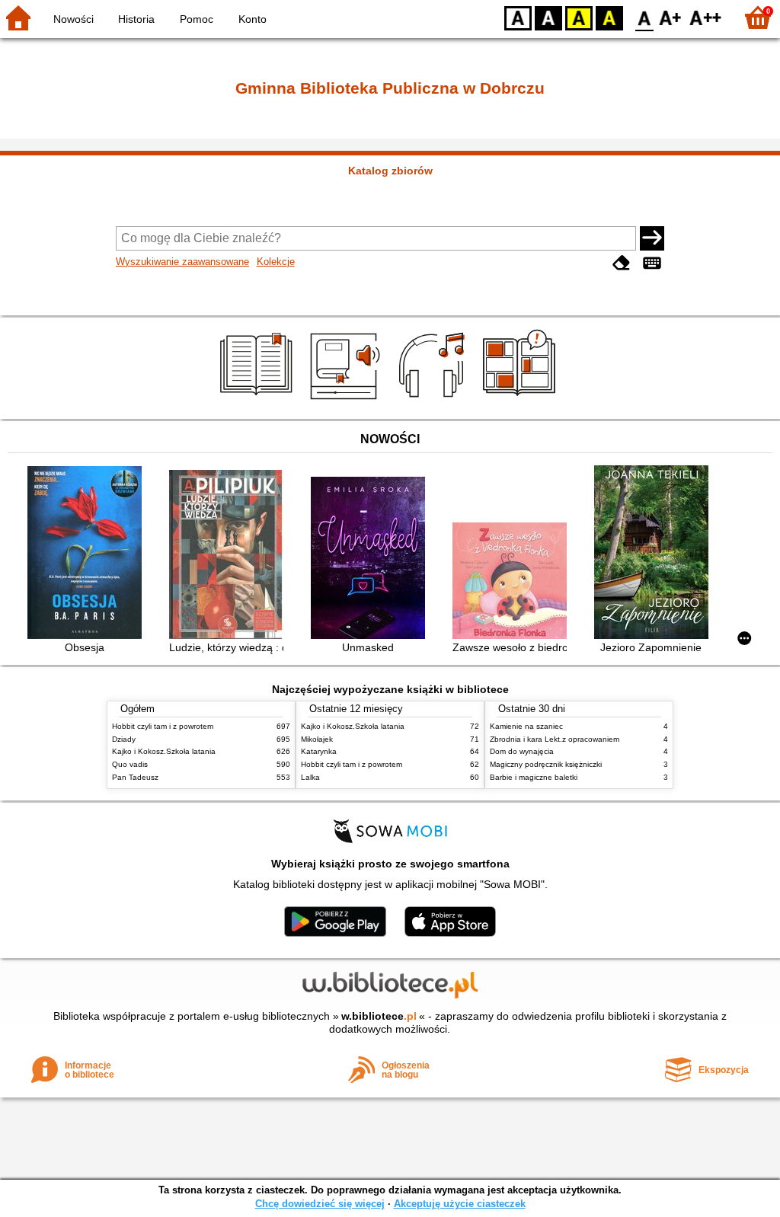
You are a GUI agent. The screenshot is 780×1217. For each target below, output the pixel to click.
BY (609, 17)
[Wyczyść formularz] (621, 263)
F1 (670, 17)
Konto (252, 19)
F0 (645, 17)
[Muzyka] (434, 401)
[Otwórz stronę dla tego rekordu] (88, 554)
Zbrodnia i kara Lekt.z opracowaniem (554, 739)
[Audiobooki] (346, 401)
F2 (705, 17)
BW (548, 17)
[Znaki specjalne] (652, 263)
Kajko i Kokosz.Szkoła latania (164, 751)
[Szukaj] (652, 238)
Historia (136, 19)
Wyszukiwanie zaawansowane (182, 261)
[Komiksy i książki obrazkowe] (521, 401)
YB (579, 17)
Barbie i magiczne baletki (533, 777)
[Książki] (258, 401)
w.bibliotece (379, 1016)
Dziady (124, 739)
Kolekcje (276, 261)
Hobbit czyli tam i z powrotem (162, 726)
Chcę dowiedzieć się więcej (320, 1203)
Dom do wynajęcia (522, 751)
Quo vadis (130, 764)
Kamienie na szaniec (526, 726)
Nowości (73, 19)
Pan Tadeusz (135, 777)
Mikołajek (317, 739)
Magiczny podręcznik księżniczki (546, 764)
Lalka (310, 777)
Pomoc (196, 19)
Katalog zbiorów (390, 171)
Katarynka (319, 751)
